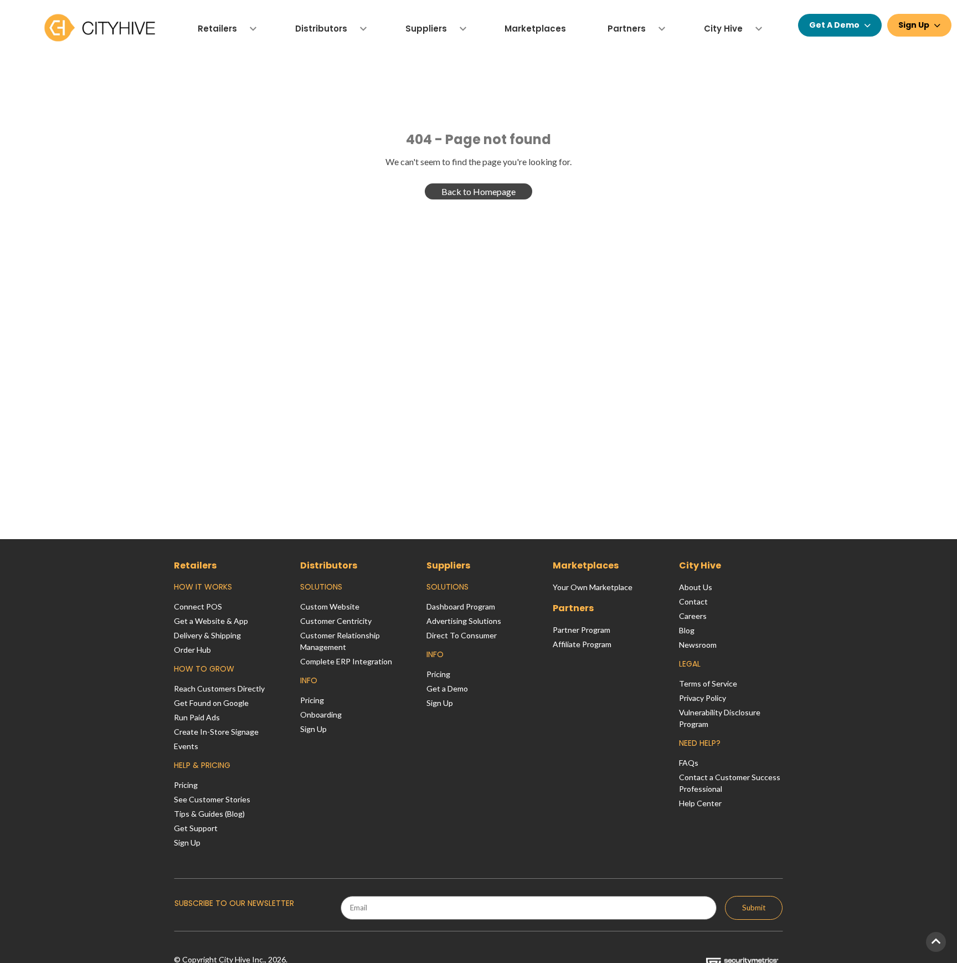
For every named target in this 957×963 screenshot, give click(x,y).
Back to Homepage (478, 191)
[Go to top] (936, 942)
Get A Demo (834, 24)
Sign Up (913, 24)
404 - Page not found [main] (478, 139)
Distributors (328, 565)
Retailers (195, 565)
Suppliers (448, 565)
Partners (573, 608)
